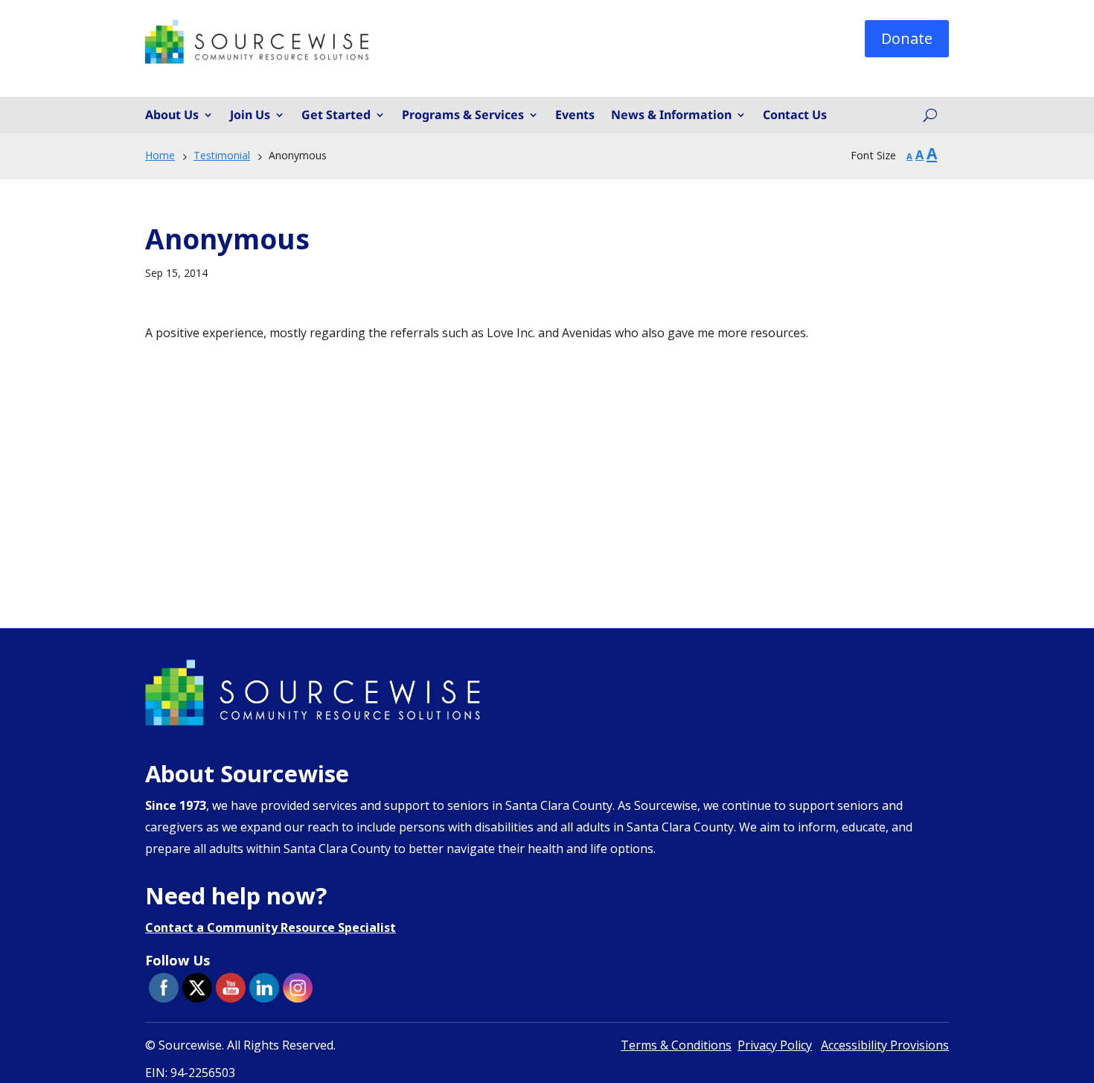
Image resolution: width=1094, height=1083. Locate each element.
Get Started (336, 115)
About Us (172, 115)
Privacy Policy (775, 1045)
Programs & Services (463, 115)
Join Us (250, 115)
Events (575, 115)
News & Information (671, 115)
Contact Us (795, 115)
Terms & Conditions (676, 1045)
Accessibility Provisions (885, 1045)
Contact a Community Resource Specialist (270, 927)
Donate (907, 38)
